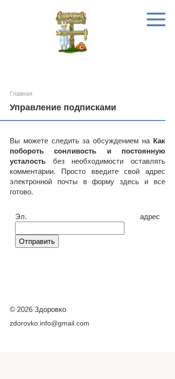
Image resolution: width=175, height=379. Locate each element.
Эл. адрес (87, 216)
